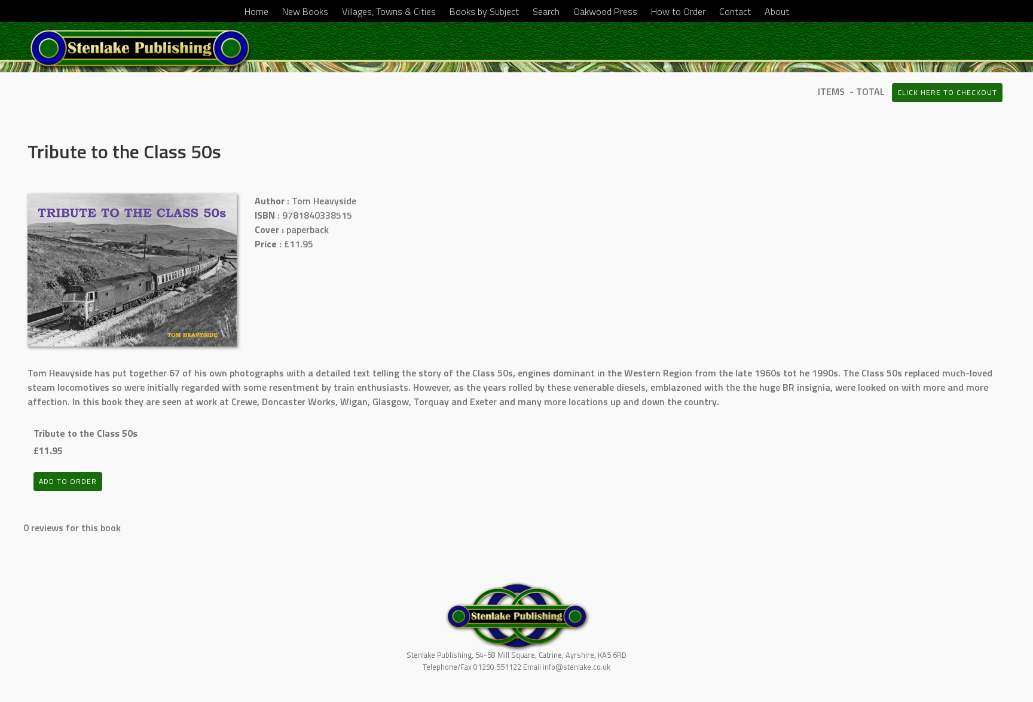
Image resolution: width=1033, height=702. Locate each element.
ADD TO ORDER (68, 481)
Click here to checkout (947, 92)
